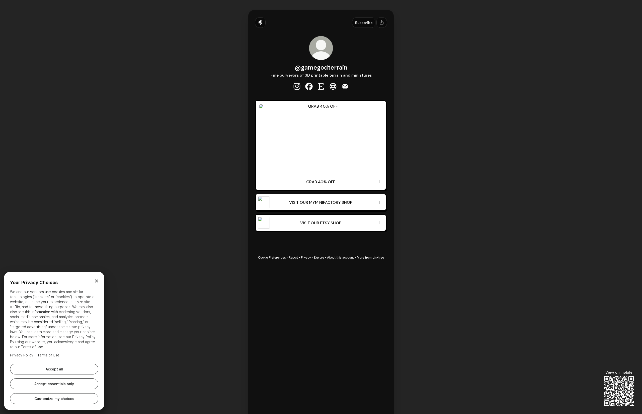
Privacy (306, 257)
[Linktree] (260, 23)
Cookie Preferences (272, 257)
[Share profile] (382, 23)
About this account (340, 257)
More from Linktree (370, 257)
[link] (297, 86)
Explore (319, 257)
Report (293, 257)
